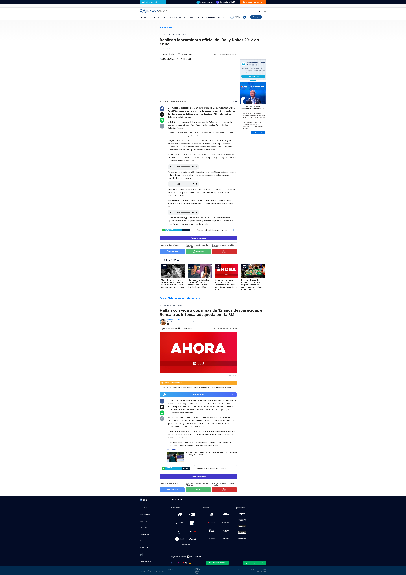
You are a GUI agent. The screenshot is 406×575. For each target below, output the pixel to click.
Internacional (162, 17)
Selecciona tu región (150, 2)
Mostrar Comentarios (198, 238)
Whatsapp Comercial (218, 562)
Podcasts (143, 17)
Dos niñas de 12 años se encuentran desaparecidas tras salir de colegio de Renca (211, 454)
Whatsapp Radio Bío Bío (256, 563)
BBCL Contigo (222, 17)
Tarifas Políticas (145, 562)
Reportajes (144, 547)
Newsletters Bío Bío (206, 2)
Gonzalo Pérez (168, 49)
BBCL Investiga (210, 17)
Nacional (152, 17)
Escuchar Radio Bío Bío (254, 2)
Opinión (200, 17)
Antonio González (173, 320)
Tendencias (191, 17)
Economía (173, 17)
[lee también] (176, 457)
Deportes (182, 17)
